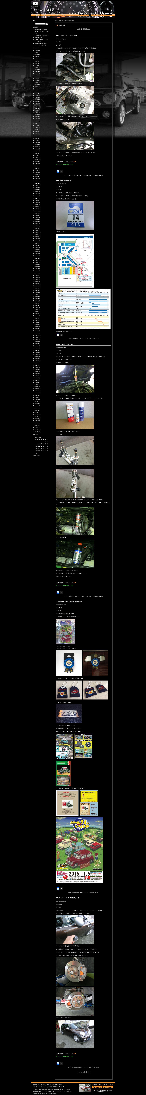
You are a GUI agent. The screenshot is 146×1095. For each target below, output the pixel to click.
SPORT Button (61, 1086)
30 (47, 451)
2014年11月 (38, 311)
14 (43, 446)
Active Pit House (62, 20)
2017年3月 (37, 251)
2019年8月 (37, 189)
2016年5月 (37, 273)
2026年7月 (37, 52)
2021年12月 (38, 129)
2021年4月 (37, 146)
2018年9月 (37, 213)
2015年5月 (37, 298)
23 (47, 448)
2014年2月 (37, 331)
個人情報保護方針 (50, 1091)
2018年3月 (37, 226)
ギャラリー (60, 1088)
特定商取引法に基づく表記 (39, 1091)
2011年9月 (37, 378)
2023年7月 (37, 95)
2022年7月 (37, 119)
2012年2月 (37, 371)
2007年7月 (37, 425)
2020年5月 (37, 170)
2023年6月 (37, 97)
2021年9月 (37, 136)
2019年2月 (37, 202)
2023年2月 (37, 104)
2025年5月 (37, 71)
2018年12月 (38, 206)
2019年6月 (37, 194)
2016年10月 (38, 262)
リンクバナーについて (60, 1091)
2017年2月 (37, 253)
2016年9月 (37, 264)
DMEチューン (73, 15)
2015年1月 (37, 307)
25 (38, 451)
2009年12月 (38, 401)
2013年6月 (37, 348)
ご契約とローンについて (47, 1089)
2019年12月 (38, 181)
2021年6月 (37, 142)
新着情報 (36, 15)
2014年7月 (37, 320)
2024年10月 (38, 78)
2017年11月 (38, 234)
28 (43, 451)
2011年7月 (37, 380)
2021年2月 (37, 151)
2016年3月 (37, 277)
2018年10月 (38, 211)
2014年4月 (37, 326)
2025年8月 (37, 65)
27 (41, 451)
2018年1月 (37, 230)
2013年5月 (37, 350)
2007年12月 (38, 414)
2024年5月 (37, 84)
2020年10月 (38, 159)
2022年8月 (37, 116)
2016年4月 (37, 275)
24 (36, 451)
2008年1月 (37, 412)
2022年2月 (37, 125)
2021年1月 (37, 153)
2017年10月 (38, 236)
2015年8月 (37, 292)
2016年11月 (38, 260)
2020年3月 (37, 174)
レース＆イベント (81, 338)
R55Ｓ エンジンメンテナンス (65, 344)
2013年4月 (37, 352)
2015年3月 (37, 303)
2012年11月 (38, 361)
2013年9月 (37, 341)
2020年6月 (37, 168)
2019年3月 (37, 200)
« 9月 (34, 455)
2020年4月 (37, 172)
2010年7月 (37, 397)
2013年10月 (38, 339)
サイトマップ (69, 1091)
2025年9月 (37, 63)
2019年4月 (37, 198)
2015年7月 (37, 294)
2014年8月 (37, 318)
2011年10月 (38, 376)
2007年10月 (38, 418)
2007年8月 (37, 423)
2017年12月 (38, 232)
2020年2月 (37, 176)
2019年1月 (37, 204)
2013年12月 (38, 335)
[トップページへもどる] (35, 6)
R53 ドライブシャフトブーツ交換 (66, 35)
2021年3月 (37, 149)
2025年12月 (38, 56)
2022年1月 (37, 127)
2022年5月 (37, 121)
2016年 (69, 20)
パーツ (50, 15)
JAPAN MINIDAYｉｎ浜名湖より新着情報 (69, 601)
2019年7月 (37, 191)
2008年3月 (37, 408)
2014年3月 (37, 328)
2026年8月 (37, 50)
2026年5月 (37, 54)
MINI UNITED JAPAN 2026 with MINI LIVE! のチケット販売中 (41, 31)
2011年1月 (37, 386)
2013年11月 (38, 337)
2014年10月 (38, 313)
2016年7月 (37, 268)
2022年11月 (38, 110)
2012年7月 (37, 365)
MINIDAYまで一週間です (63, 180)
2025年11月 (38, 59)
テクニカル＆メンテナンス (83, 175)
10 (36, 446)
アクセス (56, 1089)
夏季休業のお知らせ (39, 37)
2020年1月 (37, 178)
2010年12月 (38, 388)
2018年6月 (37, 219)
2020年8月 (37, 163)
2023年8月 (37, 93)
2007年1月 (37, 427)
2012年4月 (37, 369)
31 (36, 453)
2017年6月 (37, 245)
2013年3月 (37, 354)
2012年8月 (37, 363)
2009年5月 (37, 403)
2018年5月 (37, 221)
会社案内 (68, 1089)
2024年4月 (37, 86)
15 (45, 446)
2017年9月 (37, 238)
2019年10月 (38, 185)
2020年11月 (38, 157)
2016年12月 (38, 258)
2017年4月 (37, 249)
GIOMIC (50, 1086)
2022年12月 (38, 108)
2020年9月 (37, 161)
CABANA (56, 15)
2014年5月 (37, 324)
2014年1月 (37, 333)
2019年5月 (37, 196)
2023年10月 (38, 91)
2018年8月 (37, 215)
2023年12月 (38, 89)
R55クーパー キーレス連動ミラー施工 (68, 898)
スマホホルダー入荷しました (41, 35)
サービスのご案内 (37, 1089)
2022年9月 (37, 114)
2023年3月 (37, 101)
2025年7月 (37, 67)
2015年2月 (37, 305)
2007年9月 (37, 420)
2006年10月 (38, 431)
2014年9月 (37, 316)
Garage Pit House (36, 0)
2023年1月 (37, 106)
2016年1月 (37, 281)
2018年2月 (37, 228)
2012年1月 (37, 373)
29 (45, 451)
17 (36, 448)
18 (38, 448)
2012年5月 (37, 367)
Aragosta (64, 15)
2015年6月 (37, 296)
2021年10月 (38, 134)
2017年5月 (37, 247)
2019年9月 (37, 187)
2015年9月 (37, 290)
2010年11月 (38, 391)
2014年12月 (38, 309)
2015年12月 (38, 283)
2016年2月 (37, 279)
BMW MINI (71, 175)
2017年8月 (37, 241)
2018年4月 (37, 223)
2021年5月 (37, 144)
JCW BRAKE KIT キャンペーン (40, 1086)
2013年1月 (37, 358)
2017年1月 (37, 256)
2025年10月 (38, 61)
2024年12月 (38, 76)
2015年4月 (37, 301)
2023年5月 (37, 99)
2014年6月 (37, 322)
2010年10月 (38, 393)
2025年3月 (37, 74)
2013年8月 (37, 343)
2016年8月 (37, 266)
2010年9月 (37, 395)
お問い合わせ (62, 1089)
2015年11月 (38, 286)
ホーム (56, 20)
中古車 (43, 15)
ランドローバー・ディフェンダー (40, 1088)
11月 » (38, 455)
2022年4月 (37, 123)
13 (41, 446)
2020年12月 (38, 155)
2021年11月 (38, 131)
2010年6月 (37, 399)
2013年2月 (37, 356)
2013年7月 (37, 346)
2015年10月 (38, 288)
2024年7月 (37, 82)
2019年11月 (38, 183)
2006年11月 (38, 429)
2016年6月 (37, 271)
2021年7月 (37, 140)
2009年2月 (37, 406)
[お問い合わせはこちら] (95, 17)
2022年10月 (38, 112)
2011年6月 (37, 382)
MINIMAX (54, 1086)
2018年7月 (37, 217)
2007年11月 (38, 416)
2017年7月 (37, 243)
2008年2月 (37, 410)
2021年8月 (37, 138)
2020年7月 (37, 166)
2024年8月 (37, 80)
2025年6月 (37, 69)
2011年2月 (37, 384)
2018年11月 (38, 209)
